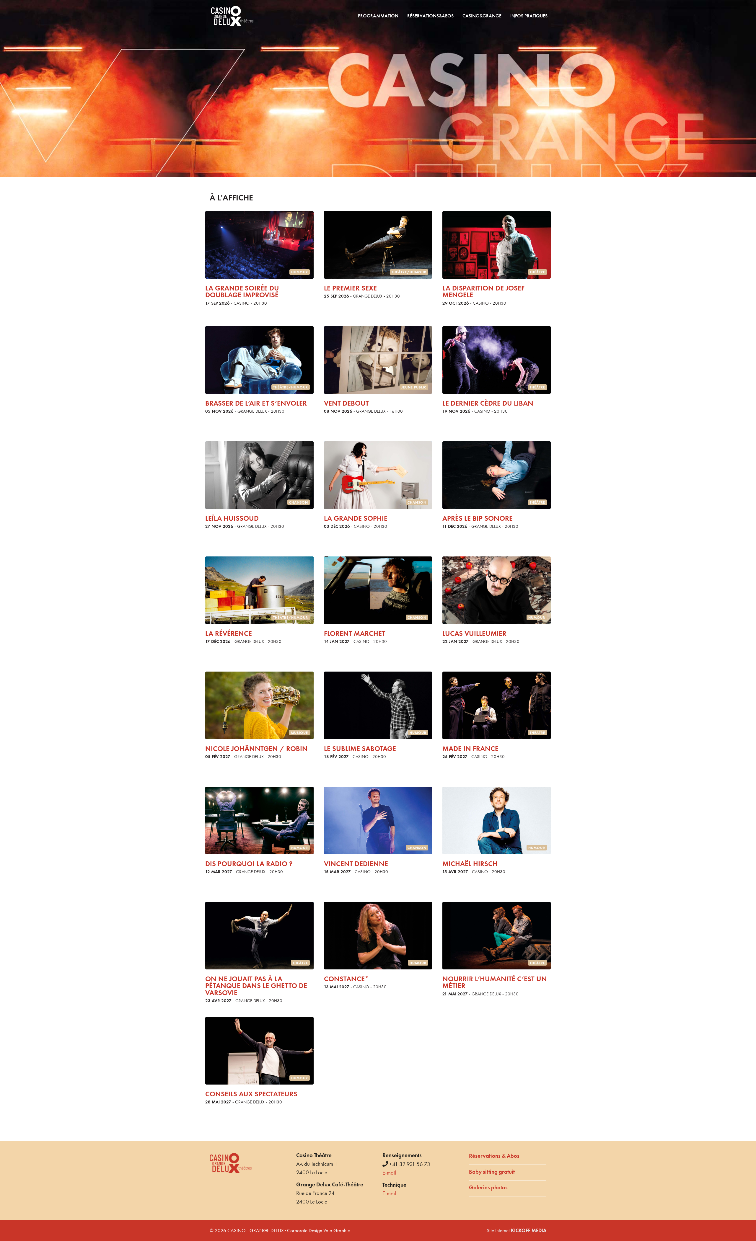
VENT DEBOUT (346, 403)
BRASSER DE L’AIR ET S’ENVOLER (256, 403)
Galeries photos (488, 1187)
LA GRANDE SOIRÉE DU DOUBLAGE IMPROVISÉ (242, 291)
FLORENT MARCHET (354, 633)
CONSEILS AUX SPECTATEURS (251, 1094)
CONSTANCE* (346, 978)
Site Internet (516, 1230)
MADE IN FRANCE (470, 748)
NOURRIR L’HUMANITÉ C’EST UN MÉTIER (494, 982)
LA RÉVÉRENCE (228, 633)
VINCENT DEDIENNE (356, 863)
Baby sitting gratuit (492, 1171)
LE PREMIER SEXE (350, 288)
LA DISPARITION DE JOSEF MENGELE (483, 291)
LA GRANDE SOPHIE (355, 518)
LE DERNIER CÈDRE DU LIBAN (487, 403)
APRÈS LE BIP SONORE (477, 518)
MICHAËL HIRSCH (470, 863)
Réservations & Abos (494, 1155)
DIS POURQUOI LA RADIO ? (249, 863)
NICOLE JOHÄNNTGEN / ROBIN (256, 748)
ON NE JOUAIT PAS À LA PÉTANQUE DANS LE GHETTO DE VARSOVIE (256, 985)
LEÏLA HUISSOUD (232, 518)
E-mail (389, 1172)
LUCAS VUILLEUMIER (474, 633)
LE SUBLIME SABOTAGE (360, 748)
